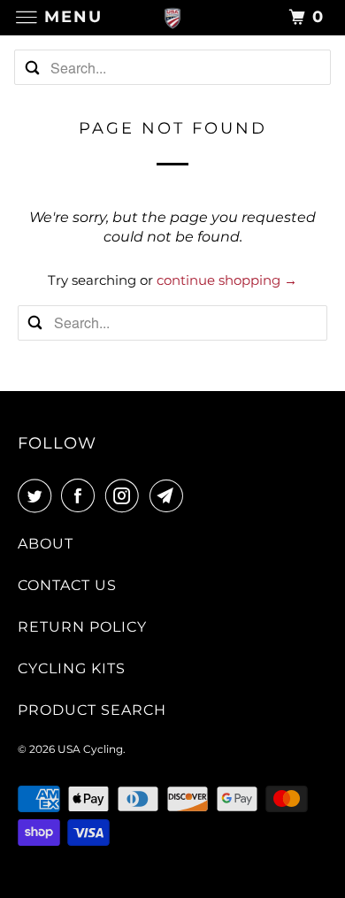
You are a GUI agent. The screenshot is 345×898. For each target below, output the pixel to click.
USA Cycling (90, 749)
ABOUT (45, 543)
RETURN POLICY (82, 626)
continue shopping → (227, 280)
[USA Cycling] (173, 17)
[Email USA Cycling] (170, 495)
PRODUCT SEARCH (92, 710)
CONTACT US (67, 585)
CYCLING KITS (72, 668)
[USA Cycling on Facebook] (81, 495)
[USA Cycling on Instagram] (125, 495)
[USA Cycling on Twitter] (38, 495)
